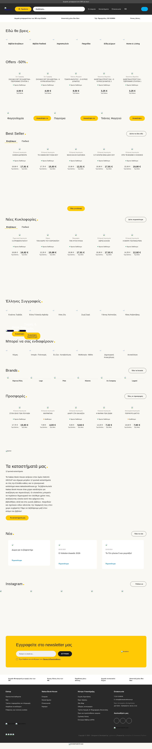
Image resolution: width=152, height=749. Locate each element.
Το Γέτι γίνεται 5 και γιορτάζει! (119, 553)
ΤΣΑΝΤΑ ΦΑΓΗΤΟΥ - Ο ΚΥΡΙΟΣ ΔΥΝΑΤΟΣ (76, 80)
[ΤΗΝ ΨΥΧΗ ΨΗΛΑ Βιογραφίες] (76, 235)
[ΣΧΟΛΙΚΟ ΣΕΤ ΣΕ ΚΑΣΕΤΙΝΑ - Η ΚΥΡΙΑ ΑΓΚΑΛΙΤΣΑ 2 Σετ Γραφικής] (47, 73)
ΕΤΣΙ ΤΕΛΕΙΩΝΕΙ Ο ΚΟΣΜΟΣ (132, 155)
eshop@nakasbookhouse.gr (124, 699)
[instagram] (123, 720)
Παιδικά (25, 141)
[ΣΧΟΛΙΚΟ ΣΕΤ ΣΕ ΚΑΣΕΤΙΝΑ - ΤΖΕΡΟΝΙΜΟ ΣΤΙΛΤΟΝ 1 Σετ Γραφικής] (19, 73)
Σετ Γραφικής (20, 76)
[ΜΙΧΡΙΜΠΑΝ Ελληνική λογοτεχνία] (47, 407)
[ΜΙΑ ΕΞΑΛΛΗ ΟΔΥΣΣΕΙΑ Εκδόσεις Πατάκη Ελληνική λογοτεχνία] (76, 149)
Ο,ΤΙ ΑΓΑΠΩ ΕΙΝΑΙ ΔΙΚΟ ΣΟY (104, 155)
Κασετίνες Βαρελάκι (104, 76)
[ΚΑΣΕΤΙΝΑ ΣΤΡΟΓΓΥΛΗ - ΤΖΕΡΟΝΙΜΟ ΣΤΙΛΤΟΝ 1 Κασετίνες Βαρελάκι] (132, 73)
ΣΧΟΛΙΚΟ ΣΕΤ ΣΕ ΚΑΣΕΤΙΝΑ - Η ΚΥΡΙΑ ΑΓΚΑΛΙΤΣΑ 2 (48, 80)
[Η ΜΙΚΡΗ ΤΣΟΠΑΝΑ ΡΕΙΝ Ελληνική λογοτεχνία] (132, 235)
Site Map (81, 703)
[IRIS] (13, 735)
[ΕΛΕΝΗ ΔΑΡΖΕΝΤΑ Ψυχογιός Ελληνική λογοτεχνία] (19, 149)
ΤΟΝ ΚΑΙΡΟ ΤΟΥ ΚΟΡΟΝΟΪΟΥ (48, 241)
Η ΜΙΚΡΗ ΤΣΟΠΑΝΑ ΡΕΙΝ (132, 241)
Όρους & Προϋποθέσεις (51, 659)
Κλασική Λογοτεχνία (19, 411)
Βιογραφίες (76, 238)
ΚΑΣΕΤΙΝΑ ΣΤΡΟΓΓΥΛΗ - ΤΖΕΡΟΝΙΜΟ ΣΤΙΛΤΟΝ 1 (132, 80)
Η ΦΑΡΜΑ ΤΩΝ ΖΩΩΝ (104, 413)
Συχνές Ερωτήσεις (84, 696)
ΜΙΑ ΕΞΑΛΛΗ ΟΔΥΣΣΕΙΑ (76, 155)
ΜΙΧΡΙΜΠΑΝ (48, 413)
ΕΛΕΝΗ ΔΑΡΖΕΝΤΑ (20, 155)
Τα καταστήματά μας (17, 518)
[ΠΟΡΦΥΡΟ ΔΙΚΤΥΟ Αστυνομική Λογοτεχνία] (132, 407)
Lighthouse (112, 735)
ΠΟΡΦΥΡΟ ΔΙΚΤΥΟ (132, 413)
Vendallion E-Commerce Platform (135, 735)
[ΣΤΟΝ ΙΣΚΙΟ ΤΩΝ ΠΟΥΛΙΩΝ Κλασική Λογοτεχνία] (19, 407)
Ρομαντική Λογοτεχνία (20, 238)
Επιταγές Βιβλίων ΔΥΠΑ (86, 720)
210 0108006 (119, 696)
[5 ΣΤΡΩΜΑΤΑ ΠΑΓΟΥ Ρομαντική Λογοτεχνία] (19, 235)
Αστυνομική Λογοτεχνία (132, 411)
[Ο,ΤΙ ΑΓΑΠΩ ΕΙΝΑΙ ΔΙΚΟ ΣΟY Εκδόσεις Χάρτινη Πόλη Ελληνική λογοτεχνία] (104, 149)
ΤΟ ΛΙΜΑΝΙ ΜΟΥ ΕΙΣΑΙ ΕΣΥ (48, 155)
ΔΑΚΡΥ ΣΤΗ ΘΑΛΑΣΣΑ (76, 413)
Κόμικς (48, 238)
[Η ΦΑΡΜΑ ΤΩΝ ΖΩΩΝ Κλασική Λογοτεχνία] (104, 407)
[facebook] (116, 720)
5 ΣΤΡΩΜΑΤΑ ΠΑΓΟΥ (20, 241)
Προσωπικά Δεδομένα (13, 696)
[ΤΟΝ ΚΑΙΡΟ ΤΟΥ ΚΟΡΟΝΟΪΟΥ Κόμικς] (47, 235)
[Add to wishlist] (32, 70)
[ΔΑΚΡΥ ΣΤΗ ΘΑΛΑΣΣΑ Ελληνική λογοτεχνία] (76, 407)
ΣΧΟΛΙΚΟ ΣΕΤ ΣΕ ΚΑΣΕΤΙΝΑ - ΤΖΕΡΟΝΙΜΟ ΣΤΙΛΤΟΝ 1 (20, 80)
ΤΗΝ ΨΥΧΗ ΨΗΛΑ (76, 241)
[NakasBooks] (8, 9)
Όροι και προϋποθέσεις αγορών (89, 713)
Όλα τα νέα (139, 534)
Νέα (7, 700)
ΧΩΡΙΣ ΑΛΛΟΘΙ (104, 241)
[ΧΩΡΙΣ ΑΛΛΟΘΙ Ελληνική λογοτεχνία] (104, 235)
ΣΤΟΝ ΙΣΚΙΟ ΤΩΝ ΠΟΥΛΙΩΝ (20, 413)
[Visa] (11, 735)
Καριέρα (44, 706)
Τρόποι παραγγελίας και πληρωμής (18, 703)
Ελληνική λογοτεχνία (19, 152)
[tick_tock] (129, 720)
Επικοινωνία (46, 703)
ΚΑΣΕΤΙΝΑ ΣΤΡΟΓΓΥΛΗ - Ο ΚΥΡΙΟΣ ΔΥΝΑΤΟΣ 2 (104, 80)
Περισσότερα (17, 560)
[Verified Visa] (6, 735)
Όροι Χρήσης (82, 700)
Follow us (139, 584)
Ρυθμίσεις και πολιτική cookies (16, 710)
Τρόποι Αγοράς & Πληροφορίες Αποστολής (93, 710)
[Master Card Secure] (9, 735)
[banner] (76, 444)
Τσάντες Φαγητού (76, 76)
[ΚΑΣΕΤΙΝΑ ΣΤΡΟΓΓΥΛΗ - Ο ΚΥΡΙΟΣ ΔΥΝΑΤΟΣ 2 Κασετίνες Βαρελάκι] (104, 73)
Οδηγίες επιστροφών (85, 706)
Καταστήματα (46, 700)
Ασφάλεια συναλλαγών (14, 706)
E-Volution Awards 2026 (69, 553)
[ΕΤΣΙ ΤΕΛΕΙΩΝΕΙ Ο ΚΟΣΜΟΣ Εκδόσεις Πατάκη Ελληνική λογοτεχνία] (132, 149)
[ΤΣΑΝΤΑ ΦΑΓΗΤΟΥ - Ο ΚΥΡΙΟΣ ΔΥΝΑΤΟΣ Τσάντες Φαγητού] (76, 73)
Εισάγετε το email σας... (26, 653)
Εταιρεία (45, 696)
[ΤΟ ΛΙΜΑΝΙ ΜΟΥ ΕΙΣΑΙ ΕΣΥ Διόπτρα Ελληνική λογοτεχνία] (47, 149)
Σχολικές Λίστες (83, 716)
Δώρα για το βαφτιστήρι (22, 550)
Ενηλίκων (11, 141)
